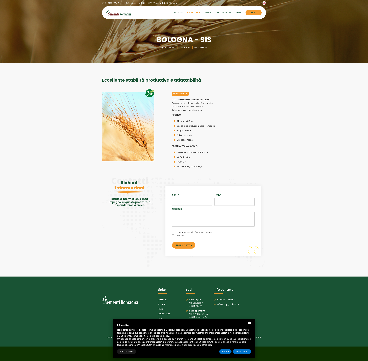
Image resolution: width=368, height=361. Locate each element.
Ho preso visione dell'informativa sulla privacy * (195, 232)
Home (163, 47)
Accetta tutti (242, 351)
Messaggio (177, 209)
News (238, 12)
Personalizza (126, 351)
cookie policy (162, 336)
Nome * (175, 195)
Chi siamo (178, 12)
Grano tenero (185, 47)
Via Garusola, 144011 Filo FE (196, 302)
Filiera (208, 12)
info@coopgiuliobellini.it (134, 3)
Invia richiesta (184, 245)
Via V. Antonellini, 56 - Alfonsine (163, 3)
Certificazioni (223, 12)
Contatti (253, 12)
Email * (217, 195)
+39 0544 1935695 (111, 3)
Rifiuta (225, 351)
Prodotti (192, 12)
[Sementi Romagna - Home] (118, 12)
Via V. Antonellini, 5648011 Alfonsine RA (198, 314)
